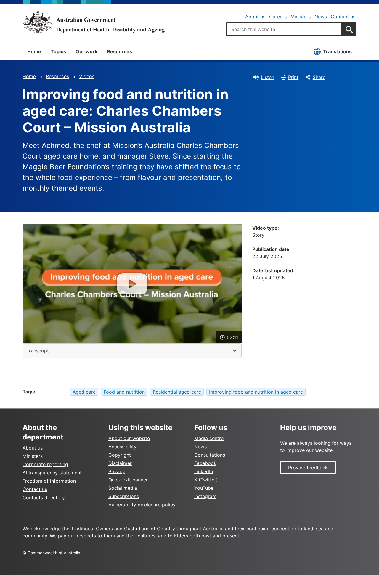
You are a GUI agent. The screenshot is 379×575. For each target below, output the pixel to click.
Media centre (209, 438)
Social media (122, 488)
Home (34, 51)
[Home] (94, 22)
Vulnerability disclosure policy (142, 505)
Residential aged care (177, 392)
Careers (278, 17)
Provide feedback (308, 468)
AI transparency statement (52, 473)
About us (255, 17)
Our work (86, 51)
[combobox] (284, 29)
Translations (337, 51)
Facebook (205, 463)
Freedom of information (49, 481)
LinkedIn (203, 471)
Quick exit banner (128, 480)
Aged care (84, 392)
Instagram (205, 496)
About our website (129, 438)
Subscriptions (123, 496)
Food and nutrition (124, 392)
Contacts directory (44, 497)
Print (293, 77)
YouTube (203, 488)
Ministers (300, 17)
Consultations (209, 455)
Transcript (37, 351)
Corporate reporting (45, 464)
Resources (119, 51)
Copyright (119, 455)
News (320, 17)
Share (319, 77)
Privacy (116, 471)
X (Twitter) (206, 480)
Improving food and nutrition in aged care (256, 392)
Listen (267, 77)
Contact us (343, 17)
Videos (86, 76)
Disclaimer (120, 463)
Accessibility (122, 447)
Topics (58, 51)
